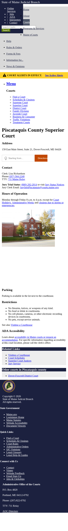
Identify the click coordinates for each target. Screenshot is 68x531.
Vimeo (9, 470)
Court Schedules (16, 358)
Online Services (11, 10)
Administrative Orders (17, 446)
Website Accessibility (17, 423)
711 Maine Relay (16, 179)
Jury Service (14, 363)
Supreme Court (20, 102)
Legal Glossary (14, 452)
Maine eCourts (30, 34)
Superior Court (20, 105)
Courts (26, 22)
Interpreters (15, 19)
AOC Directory (10, 511)
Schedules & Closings (24, 99)
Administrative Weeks (23, 202)
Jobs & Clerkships (15, 479)
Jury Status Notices (54, 184)
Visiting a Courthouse (21, 325)
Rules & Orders (14, 47)
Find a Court (19, 96)
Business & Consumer (24, 116)
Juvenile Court (20, 114)
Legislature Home (15, 417)
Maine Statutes (13, 420)
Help (8, 41)
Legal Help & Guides (17, 455)
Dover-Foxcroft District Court (23, 375)
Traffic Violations (21, 119)
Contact (13, 22)
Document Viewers (16, 425)
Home (26, 9)
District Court (19, 108)
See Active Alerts (54, 75)
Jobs (11, 14)
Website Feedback (15, 473)
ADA (12, 17)
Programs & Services (33, 28)
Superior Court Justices (19, 360)
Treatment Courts (21, 122)
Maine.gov (11, 414)
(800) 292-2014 (29, 184)
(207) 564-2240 (17, 176)
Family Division (21, 111)
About (26, 16)
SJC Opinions (13, 449)
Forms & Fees (13, 53)
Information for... (14, 60)
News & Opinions (15, 66)
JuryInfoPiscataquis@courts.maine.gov (39, 187)
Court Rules (12, 443)
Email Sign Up (13, 476)
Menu (11, 84)
